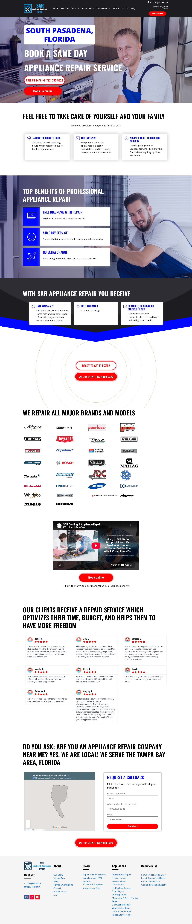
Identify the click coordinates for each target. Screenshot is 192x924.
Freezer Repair (119, 878)
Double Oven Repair (122, 911)
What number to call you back (121, 804)
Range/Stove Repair (121, 914)
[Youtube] (37, 897)
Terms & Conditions (63, 884)
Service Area (59, 878)
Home (55, 8)
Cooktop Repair (119, 894)
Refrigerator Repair (121, 874)
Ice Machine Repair (121, 888)
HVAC (74, 8)
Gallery (116, 8)
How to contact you (116, 793)
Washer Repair (119, 881)
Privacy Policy (59, 891)
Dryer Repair (118, 884)
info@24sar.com (32, 887)
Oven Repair (118, 891)
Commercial (102, 8)
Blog (133, 8)
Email (109, 814)
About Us (65, 8)
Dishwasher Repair (121, 904)
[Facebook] (26, 897)
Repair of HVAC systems (94, 874)
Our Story (58, 874)
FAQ (55, 894)
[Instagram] (32, 897)
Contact (125, 8)
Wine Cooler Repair (121, 908)
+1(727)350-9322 (32, 883)
